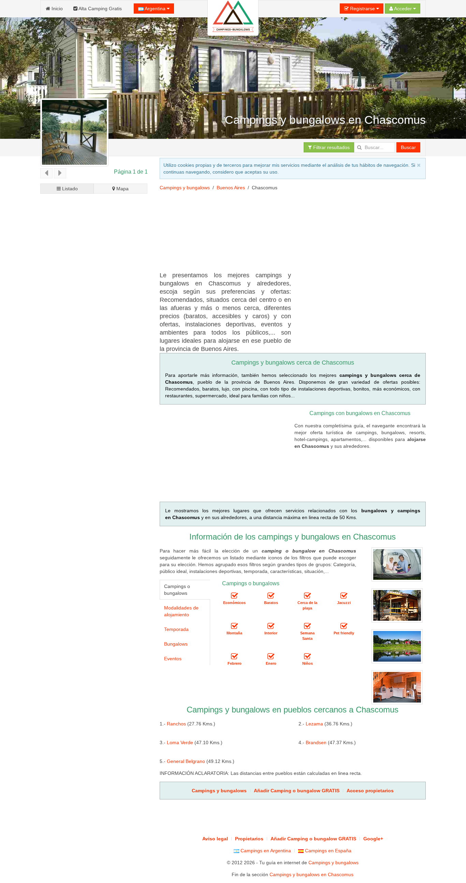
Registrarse (362, 8)
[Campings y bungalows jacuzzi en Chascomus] (343, 596)
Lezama (314, 723)
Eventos (172, 658)
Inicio (56, 8)
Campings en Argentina (265, 850)
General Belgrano (186, 761)
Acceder (403, 8)
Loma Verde (180, 742)
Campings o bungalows (177, 590)
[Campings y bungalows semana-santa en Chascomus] (307, 626)
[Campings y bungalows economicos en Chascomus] (234, 596)
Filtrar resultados (331, 147)
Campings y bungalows (185, 187)
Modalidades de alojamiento (181, 611)
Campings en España (327, 850)
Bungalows (176, 644)
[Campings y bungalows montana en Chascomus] (234, 626)
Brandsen (316, 742)
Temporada (176, 629)
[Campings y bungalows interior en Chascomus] (270, 626)
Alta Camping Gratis (99, 8)
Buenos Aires (231, 187)
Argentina (155, 8)
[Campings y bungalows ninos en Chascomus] (307, 656)
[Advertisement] (284, 213)
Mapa (122, 188)
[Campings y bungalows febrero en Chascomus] (234, 656)
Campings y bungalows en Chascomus (311, 874)
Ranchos (176, 723)
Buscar (408, 147)
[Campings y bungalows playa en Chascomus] (307, 596)
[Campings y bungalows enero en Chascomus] (270, 656)
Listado (69, 188)
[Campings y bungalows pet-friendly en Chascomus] (343, 626)
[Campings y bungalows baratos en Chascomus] (270, 596)
